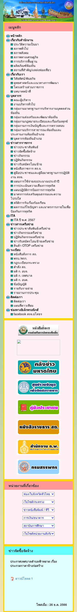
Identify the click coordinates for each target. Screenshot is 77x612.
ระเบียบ (15, 250)
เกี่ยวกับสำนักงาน (21, 40)
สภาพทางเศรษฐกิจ (25, 57)
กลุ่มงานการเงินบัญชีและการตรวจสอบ (38, 125)
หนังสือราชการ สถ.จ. (27, 168)
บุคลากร (15, 95)
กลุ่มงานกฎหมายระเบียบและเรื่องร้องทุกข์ (40, 121)
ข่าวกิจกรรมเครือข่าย (27, 232)
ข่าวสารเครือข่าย (21, 224)
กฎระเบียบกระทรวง (26, 262)
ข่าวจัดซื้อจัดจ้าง (24, 151)
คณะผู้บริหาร (22, 100)
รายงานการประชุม (26, 292)
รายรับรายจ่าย (23, 288)
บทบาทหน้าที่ (22, 91)
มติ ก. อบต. (20, 280)
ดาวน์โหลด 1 (24, 578)
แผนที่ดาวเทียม (23, 305)
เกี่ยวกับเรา (17, 74)
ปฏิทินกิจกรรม (22, 160)
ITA (12, 215)
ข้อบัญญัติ (20, 284)
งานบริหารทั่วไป (24, 104)
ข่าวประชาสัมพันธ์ (25, 147)
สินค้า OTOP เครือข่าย (28, 245)
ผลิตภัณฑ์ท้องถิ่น (24, 65)
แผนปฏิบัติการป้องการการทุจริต (34, 190)
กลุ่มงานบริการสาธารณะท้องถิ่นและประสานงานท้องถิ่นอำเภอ (36, 132)
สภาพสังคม (20, 53)
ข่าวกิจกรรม (21, 155)
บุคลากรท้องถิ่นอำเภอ (27, 138)
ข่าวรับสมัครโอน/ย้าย (27, 164)
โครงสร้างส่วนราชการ (28, 87)
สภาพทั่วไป (20, 48)
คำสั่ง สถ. (19, 267)
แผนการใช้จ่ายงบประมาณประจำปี (36, 181)
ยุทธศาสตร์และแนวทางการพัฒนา (36, 83)
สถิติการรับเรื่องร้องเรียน (29, 202)
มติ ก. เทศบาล (22, 275)
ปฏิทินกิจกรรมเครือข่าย (28, 237)
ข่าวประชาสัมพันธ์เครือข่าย (31, 228)
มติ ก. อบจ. (20, 271)
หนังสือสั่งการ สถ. (25, 254)
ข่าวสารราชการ (21, 142)
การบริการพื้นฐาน (25, 61)
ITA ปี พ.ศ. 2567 (24, 220)
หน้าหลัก (16, 35)
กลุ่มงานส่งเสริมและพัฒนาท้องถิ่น (35, 117)
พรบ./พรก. (20, 258)
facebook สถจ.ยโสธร (27, 314)
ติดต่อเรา (16, 297)
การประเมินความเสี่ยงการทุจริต (34, 185)
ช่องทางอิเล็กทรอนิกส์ (24, 309)
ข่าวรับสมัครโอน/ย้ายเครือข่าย (33, 241)
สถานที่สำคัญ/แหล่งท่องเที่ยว (32, 70)
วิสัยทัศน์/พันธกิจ (24, 78)
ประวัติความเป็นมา (26, 44)
